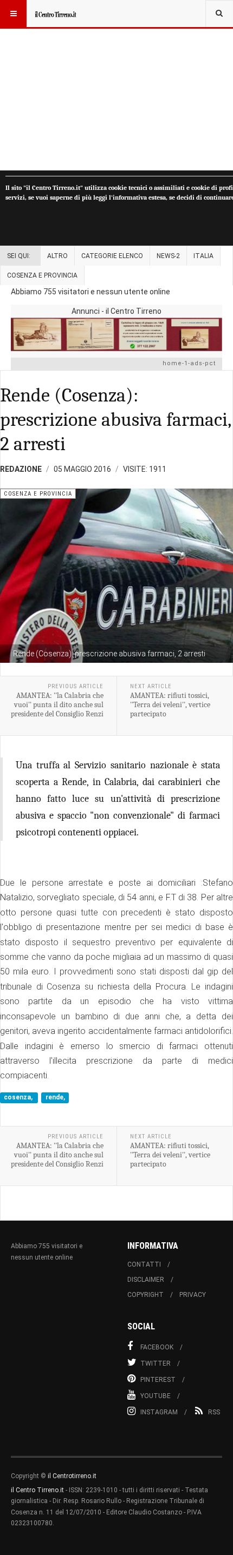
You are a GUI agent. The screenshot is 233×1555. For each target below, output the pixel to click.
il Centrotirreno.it (72, 1476)
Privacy (192, 1295)
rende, (55, 1098)
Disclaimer (145, 1279)
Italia (203, 256)
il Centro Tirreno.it (37, 1490)
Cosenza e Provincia (42, 275)
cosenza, (19, 1098)
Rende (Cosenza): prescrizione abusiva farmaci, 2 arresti (115, 419)
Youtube (155, 1396)
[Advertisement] (116, 85)
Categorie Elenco (112, 256)
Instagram (159, 1412)
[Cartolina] (116, 334)
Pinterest (158, 1379)
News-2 (168, 256)
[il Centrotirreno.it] (55, 13)
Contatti (144, 1264)
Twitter (155, 1363)
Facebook (156, 1347)
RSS (214, 1412)
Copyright (145, 1295)
